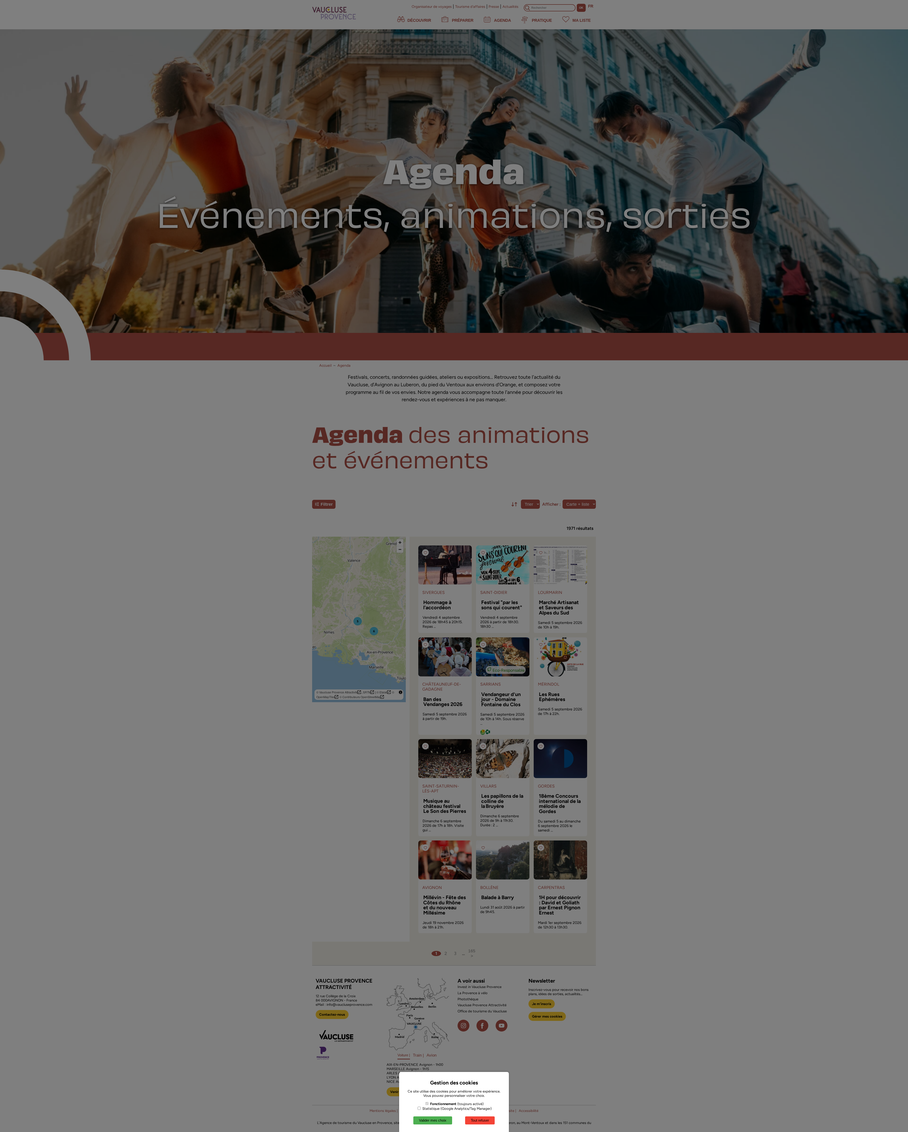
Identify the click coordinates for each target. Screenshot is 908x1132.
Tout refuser (480, 1120)
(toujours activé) (457, 1104)
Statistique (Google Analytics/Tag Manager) (456, 1108)
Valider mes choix (432, 1120)
